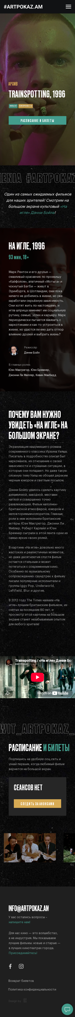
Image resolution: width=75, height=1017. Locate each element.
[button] (32, 989)
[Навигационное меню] (68, 7)
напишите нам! (19, 922)
